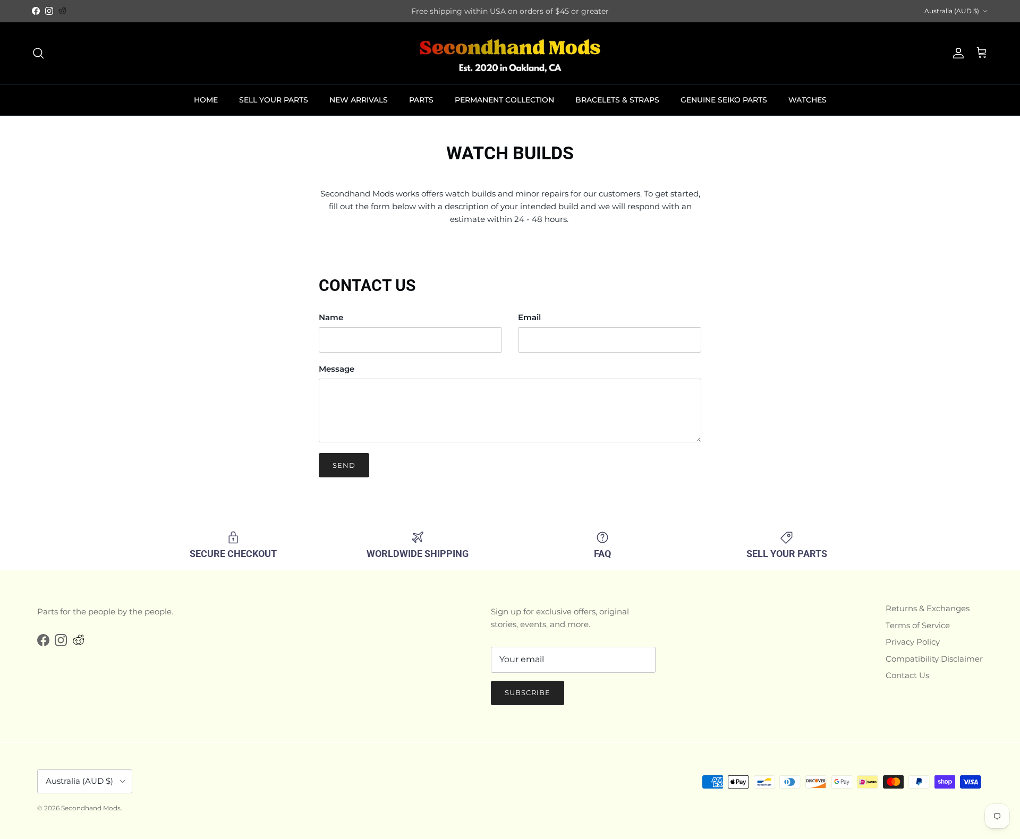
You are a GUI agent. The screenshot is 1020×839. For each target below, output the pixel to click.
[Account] (956, 53)
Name (331, 317)
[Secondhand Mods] (510, 53)
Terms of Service (918, 625)
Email (529, 317)
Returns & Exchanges (928, 608)
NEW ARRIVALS (358, 100)
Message (336, 369)
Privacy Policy (913, 642)
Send (344, 465)
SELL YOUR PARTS (273, 100)
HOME (206, 100)
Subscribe (527, 692)
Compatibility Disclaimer (934, 659)
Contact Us (907, 675)
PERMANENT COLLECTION (504, 100)
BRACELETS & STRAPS (617, 100)
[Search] (38, 53)
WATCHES (807, 100)
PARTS (421, 100)
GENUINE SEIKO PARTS (724, 100)
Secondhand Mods (91, 808)
